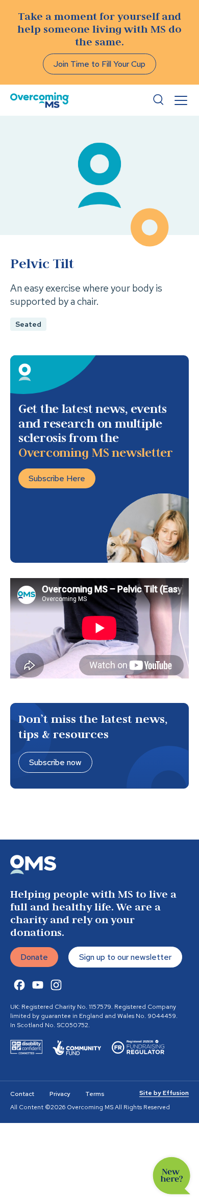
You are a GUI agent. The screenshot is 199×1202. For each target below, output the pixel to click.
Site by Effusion (164, 1093)
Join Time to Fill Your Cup (99, 64)
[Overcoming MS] (39, 100)
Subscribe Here (57, 478)
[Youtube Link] (37, 984)
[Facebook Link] (19, 984)
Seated (28, 324)
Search (158, 100)
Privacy (59, 1094)
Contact (22, 1094)
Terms (94, 1094)
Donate (34, 957)
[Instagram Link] (56, 984)
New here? (172, 1176)
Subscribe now (55, 762)
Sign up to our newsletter (125, 957)
